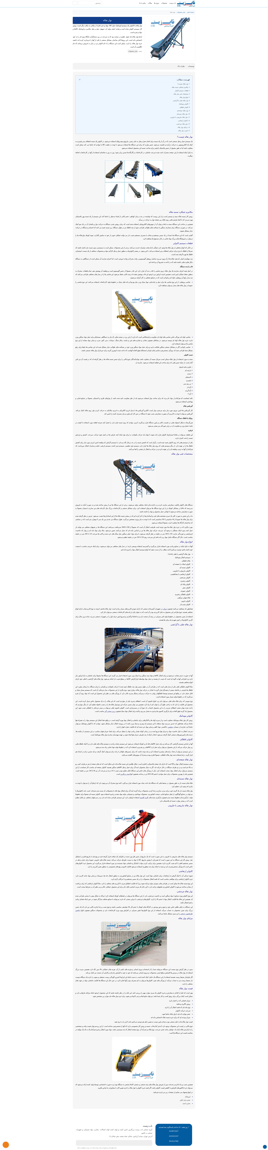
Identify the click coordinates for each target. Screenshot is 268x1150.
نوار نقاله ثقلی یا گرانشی (180, 100)
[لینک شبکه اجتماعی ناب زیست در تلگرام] (108, 1143)
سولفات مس (109, 340)
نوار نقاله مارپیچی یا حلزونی (179, 117)
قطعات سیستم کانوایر (181, 90)
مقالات (150, 3)
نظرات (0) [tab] (181, 66)
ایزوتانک (187, 1097)
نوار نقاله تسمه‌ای (182, 114)
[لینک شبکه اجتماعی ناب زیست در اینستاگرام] (114, 1143)
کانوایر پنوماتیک (183, 104)
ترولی (165, 609)
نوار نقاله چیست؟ (183, 84)
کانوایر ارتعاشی (183, 120)
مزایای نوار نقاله (183, 127)
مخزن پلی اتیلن (185, 1100)
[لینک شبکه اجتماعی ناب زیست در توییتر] (120, 1143)
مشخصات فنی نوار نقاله (180, 94)
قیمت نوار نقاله (183, 130)
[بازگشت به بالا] (265, 1147)
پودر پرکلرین (124, 774)
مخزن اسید (186, 1103)
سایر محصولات (132, 51)
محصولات (164, 3)
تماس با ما (142, 3)
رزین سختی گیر (109, 711)
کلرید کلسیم (144, 797)
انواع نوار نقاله (184, 97)
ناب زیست (172, 3)
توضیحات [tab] (191, 66)
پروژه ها (156, 3)
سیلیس (170, 727)
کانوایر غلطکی (183, 107)
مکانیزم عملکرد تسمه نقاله (180, 87)
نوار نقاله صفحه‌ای (182, 110)
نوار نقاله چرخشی (182, 124)
